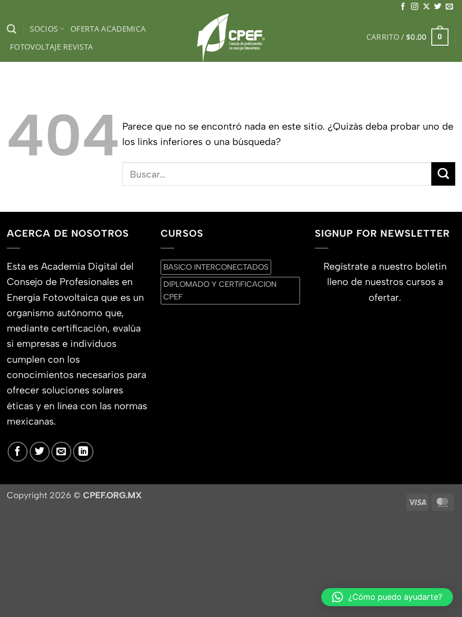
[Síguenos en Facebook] (403, 7)
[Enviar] (443, 174)
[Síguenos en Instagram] (414, 7)
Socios (44, 28)
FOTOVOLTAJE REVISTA (51, 47)
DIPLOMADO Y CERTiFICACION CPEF (220, 290)
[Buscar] (11, 29)
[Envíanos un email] (449, 7)
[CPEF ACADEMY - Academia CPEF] (231, 38)
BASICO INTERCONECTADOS (215, 266)
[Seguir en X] (426, 7)
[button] (407, 37)
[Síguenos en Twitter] (437, 7)
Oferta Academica (108, 28)
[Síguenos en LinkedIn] (83, 452)
